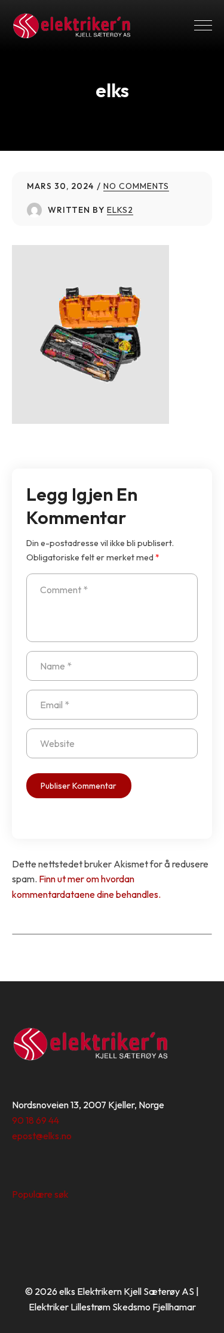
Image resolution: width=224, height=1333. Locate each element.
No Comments (136, 186)
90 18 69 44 (35, 1120)
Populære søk (40, 1194)
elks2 (120, 209)
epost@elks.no (42, 1136)
